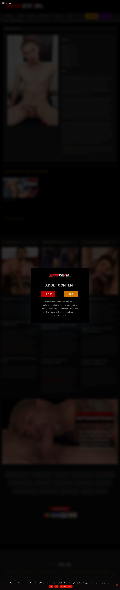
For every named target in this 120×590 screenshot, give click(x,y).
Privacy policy (66, 586)
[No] (117, 585)
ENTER (49, 294)
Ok (51, 586)
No (56, 586)
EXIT (71, 294)
